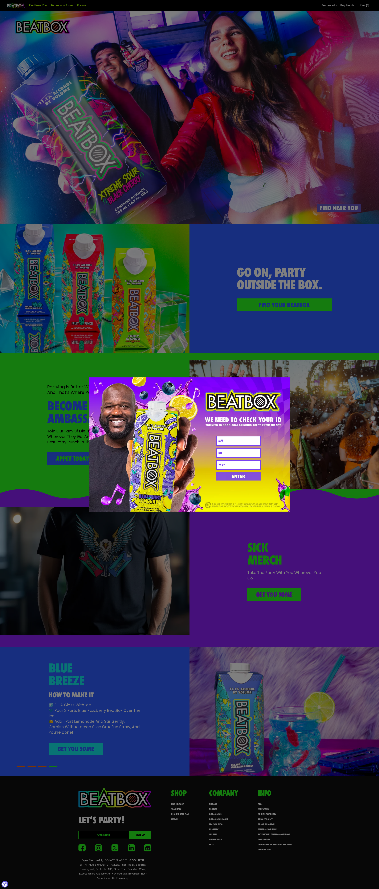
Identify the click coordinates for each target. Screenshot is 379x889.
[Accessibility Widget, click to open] (4, 884)
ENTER (238, 476)
